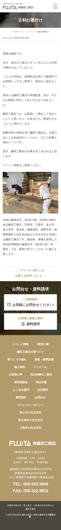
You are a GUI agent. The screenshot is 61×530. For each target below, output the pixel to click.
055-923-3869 (35, 484)
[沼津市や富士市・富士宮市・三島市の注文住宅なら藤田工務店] (18, 8)
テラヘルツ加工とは (30, 270)
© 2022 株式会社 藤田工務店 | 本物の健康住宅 (30, 511)
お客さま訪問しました (30, 275)
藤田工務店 (8, 38)
